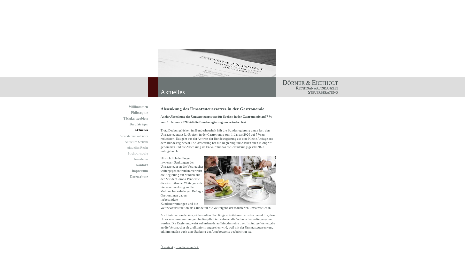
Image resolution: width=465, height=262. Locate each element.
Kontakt (142, 165)
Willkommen (138, 107)
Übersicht (167, 247)
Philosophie (139, 113)
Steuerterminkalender (134, 136)
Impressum (140, 171)
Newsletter (141, 159)
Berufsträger (139, 124)
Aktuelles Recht (137, 147)
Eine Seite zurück (187, 247)
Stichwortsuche (138, 153)
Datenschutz (139, 177)
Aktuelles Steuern (136, 142)
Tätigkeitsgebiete (135, 118)
